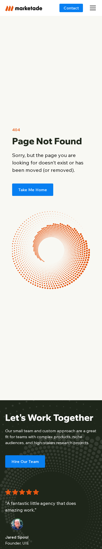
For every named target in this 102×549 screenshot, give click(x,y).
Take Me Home (32, 189)
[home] (23, 8)
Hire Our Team (25, 461)
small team (23, 430)
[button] (92, 8)
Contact (71, 7)
